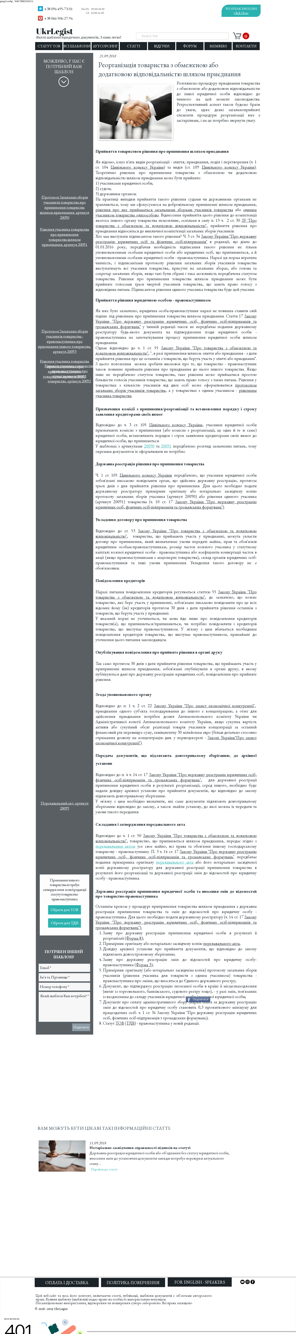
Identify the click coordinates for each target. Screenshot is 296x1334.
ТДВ (130, 1023)
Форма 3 (143, 964)
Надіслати (81, 1027)
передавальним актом (115, 846)
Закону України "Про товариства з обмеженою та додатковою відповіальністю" (176, 594)
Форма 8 (134, 938)
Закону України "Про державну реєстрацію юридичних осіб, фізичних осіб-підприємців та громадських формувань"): (176, 922)
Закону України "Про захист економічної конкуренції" (204, 705)
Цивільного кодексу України (137, 167)
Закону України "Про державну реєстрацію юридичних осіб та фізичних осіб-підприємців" (176, 239)
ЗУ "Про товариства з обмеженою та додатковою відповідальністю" (176, 223)
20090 (149, 446)
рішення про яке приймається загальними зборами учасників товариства (164, 209)
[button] (241, 36)
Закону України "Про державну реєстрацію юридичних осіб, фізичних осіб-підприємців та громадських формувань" (176, 321)
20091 (166, 446)
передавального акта (221, 943)
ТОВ (119, 1023)
